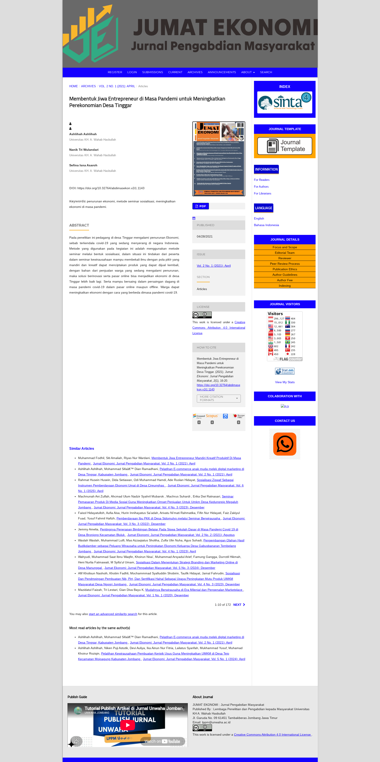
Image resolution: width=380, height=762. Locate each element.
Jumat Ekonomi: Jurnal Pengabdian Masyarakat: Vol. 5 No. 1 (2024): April (194, 659)
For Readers (262, 179)
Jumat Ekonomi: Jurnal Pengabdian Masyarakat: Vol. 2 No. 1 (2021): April (144, 463)
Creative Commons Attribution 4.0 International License (218, 328)
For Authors (261, 186)
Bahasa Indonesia (266, 225)
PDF (202, 206)
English (259, 218)
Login (132, 72)
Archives (195, 72)
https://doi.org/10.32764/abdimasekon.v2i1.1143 (110, 188)
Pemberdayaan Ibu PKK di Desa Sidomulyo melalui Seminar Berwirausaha (169, 518)
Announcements (222, 72)
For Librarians (262, 193)
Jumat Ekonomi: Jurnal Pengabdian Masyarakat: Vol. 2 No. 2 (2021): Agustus (181, 535)
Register (115, 72)
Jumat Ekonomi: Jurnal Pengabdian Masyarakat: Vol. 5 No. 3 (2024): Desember (159, 568)
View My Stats (285, 382)
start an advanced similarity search (113, 614)
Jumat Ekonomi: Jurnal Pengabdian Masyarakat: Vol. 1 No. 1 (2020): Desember (133, 595)
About (246, 72)
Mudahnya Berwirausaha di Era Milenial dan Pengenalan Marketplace (194, 589)
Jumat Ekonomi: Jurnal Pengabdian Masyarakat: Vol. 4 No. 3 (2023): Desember (149, 507)
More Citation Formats (211, 398)
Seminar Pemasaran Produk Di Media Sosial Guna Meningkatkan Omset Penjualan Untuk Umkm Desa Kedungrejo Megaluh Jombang (158, 502)
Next (237, 604)
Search (266, 72)
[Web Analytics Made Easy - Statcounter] (284, 373)
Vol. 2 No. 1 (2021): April (117, 86)
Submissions (152, 72)
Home (73, 86)
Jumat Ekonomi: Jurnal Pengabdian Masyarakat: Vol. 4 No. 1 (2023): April (145, 551)
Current (175, 72)
